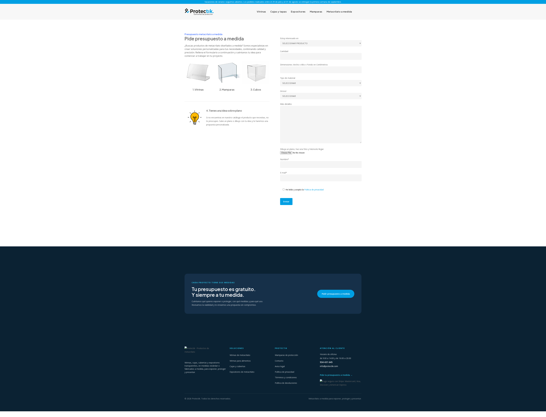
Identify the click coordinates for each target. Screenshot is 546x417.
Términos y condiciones (286, 377)
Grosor (283, 91)
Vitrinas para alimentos (240, 360)
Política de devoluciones (286, 383)
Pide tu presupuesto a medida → (336, 375)
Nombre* (284, 159)
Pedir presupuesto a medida (336, 293)
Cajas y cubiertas (237, 366)
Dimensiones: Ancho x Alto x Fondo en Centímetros (304, 64)
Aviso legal (280, 366)
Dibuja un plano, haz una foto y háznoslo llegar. (302, 149)
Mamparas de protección (286, 355)
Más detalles (286, 104)
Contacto (279, 360)
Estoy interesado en (289, 38)
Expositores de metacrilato (242, 372)
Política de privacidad (284, 372)
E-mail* (283, 172)
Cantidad (284, 51)
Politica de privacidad (314, 189)
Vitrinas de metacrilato (240, 355)
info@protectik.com (329, 366)
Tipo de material (287, 78)
